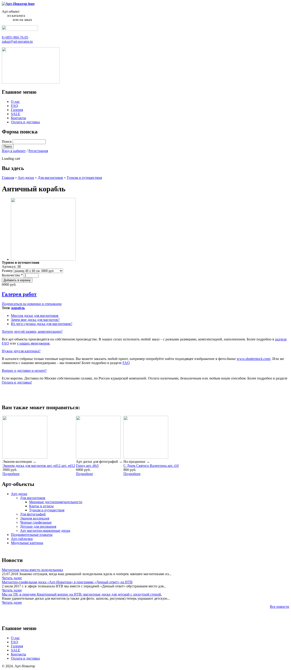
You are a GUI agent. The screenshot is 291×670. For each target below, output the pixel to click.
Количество (12, 275)
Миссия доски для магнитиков (34, 316)
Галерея (17, 110)
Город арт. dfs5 (87, 466)
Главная (8, 178)
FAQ (14, 106)
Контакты (18, 118)
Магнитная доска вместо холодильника (32, 570)
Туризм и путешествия (84, 178)
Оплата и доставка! (17, 382)
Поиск (7, 141)
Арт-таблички (22, 539)
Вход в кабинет (14, 151)
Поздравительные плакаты (32, 535)
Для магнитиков (50, 178)
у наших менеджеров (33, 343)
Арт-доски (26, 178)
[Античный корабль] (43, 259)
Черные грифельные (36, 522)
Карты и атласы (41, 506)
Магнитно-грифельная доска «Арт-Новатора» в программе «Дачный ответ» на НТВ (67, 582)
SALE (15, 114)
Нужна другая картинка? (21, 351)
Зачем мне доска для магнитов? (35, 320)
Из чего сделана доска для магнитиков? (41, 324)
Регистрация (38, 151)
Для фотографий (33, 514)
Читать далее (12, 578)
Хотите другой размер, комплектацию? (32, 331)
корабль (18, 308)
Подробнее (11, 474)
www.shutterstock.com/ (254, 359)
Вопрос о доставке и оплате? (24, 370)
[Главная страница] (18, 4)
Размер (7, 271)
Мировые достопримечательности (55, 502)
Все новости (279, 606)
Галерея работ (19, 294)
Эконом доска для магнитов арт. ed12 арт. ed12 (39, 466)
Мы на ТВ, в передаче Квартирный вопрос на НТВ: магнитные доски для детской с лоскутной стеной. (82, 594)
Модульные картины (27, 543)
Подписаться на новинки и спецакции (32, 304)
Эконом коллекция (34, 518)
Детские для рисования (38, 526)
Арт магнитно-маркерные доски (45, 530)
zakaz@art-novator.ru (17, 41)
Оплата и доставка (25, 122)
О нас (15, 101)
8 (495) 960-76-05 (15, 37)
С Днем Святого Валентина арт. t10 (151, 466)
